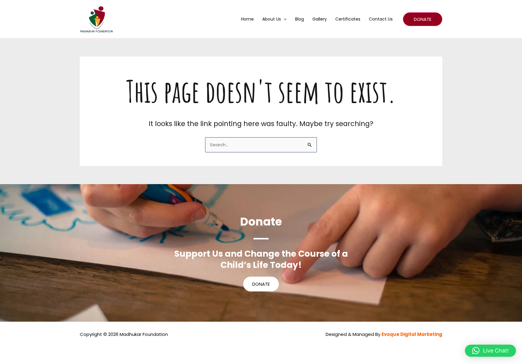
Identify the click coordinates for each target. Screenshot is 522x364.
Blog (299, 19)
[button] (422, 19)
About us (271, 19)
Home (247, 19)
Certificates (347, 19)
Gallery (319, 19)
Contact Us (381, 19)
